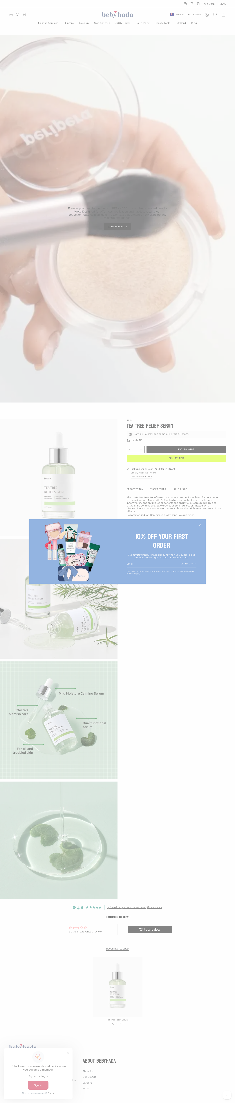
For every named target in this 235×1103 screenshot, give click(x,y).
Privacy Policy (179, 571)
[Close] (200, 525)
